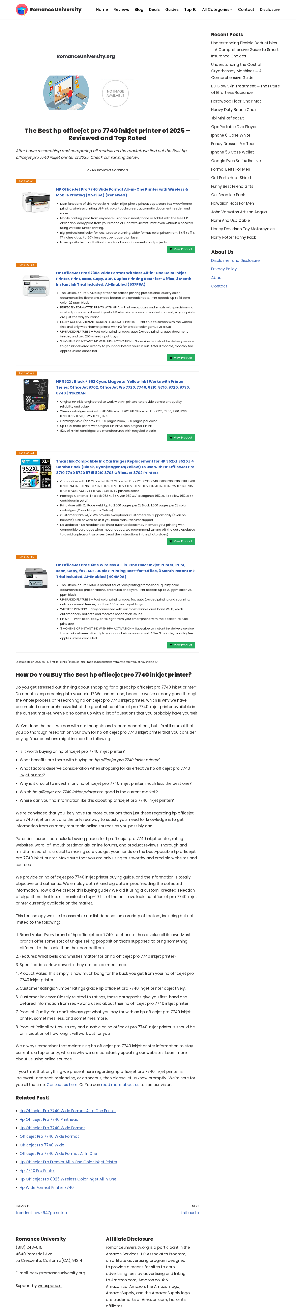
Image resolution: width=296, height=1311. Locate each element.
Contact (246, 9)
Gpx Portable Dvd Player (234, 127)
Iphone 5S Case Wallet (232, 152)
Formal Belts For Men (230, 169)
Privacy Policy (224, 269)
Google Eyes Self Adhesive (236, 161)
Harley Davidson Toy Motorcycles (243, 229)
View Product (183, 249)
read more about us (120, 1084)
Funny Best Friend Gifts (232, 186)
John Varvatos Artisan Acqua (239, 212)
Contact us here (62, 1084)
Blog (139, 9)
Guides (172, 9)
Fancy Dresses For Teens (234, 143)
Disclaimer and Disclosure (235, 260)
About (217, 277)
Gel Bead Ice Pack (228, 195)
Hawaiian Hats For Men (232, 203)
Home (102, 9)
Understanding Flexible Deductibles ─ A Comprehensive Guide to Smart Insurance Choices (245, 49)
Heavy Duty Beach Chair (234, 109)
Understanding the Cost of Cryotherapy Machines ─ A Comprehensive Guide (236, 71)
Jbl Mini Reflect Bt (227, 118)
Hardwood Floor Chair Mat (236, 101)
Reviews (121, 9)
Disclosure (270, 9)
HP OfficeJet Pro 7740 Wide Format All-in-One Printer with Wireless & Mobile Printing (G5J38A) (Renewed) (122, 192)
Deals (154, 9)
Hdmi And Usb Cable (230, 220)
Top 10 (190, 9)
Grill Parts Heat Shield (231, 177)
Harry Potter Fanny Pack (233, 237)
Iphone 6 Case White (230, 135)
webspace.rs (50, 1285)
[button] (231, 10)
